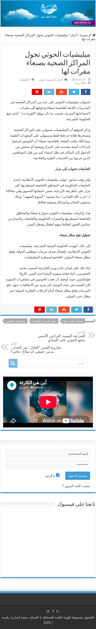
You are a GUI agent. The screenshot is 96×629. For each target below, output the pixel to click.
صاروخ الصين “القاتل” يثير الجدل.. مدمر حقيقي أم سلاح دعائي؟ (36, 348)
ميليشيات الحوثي (16, 321)
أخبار (73, 35)
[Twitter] (48, 611)
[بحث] (13, 363)
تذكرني (50, 476)
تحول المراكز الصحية (45, 321)
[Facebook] (53, 611)
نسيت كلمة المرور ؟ (76, 486)
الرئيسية (86, 35)
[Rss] (57, 611)
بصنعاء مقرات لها (73, 321)
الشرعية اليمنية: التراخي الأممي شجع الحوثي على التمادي (61, 336)
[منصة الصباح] (48, 14)
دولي (42, 79)
